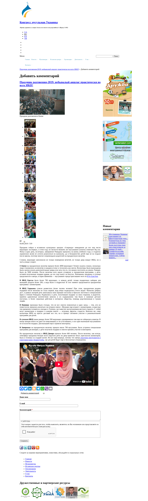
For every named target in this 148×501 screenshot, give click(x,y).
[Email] (50, 388)
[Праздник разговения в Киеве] (42, 114)
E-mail (22, 403)
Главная (27, 59)
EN (25, 36)
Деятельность (30, 471)
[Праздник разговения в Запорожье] (30, 191)
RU (25, 34)
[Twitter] (26, 388)
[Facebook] (21, 388)
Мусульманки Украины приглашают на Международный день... (118, 236)
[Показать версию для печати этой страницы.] (24, 241)
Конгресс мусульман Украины (39, 22)
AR (25, 38)
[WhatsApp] (42, 388)
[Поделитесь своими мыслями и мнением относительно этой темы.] (21, 241)
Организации (30, 469)
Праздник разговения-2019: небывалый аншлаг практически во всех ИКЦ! (49, 69)
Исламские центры (32, 466)
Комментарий (26, 410)
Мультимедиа (30, 464)
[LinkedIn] (30, 388)
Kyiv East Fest (92, 276)
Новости (28, 461)
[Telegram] (38, 388)
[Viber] (46, 388)
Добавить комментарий (30, 393)
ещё (126, 260)
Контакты (29, 476)
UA (25, 32)
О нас (27, 474)
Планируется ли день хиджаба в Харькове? (117, 242)
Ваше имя (24, 397)
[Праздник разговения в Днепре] (30, 201)
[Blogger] (34, 388)
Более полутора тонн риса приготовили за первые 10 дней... (117, 247)
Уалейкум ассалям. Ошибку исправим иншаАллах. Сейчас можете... (117, 254)
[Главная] (28, 17)
